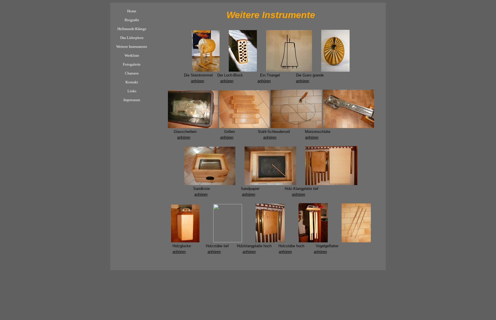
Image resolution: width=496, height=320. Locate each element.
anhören (197, 81)
